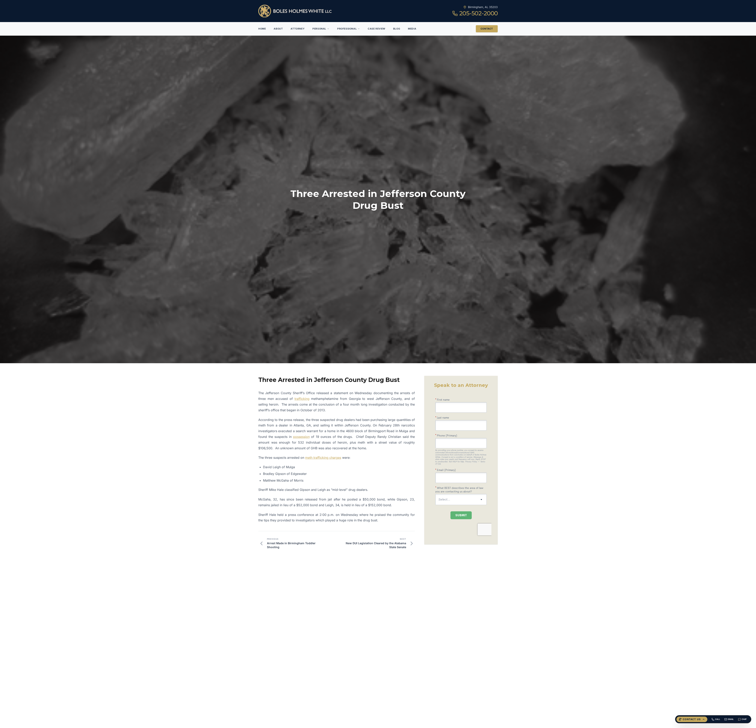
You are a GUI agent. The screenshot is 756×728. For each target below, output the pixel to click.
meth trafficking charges (323, 458)
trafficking (302, 399)
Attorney (298, 28)
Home (262, 28)
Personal (319, 28)
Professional (347, 28)
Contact (487, 28)
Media (412, 28)
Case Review (376, 28)
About (278, 28)
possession (301, 437)
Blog (396, 28)
